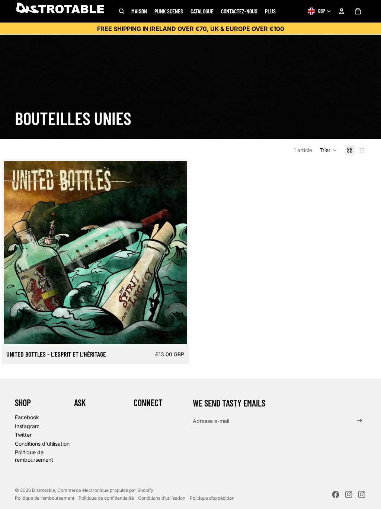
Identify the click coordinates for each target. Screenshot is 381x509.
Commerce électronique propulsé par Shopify (105, 490)
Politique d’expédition (212, 498)
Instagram (27, 426)
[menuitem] (270, 11)
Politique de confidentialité (106, 498)
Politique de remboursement (44, 498)
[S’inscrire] (359, 420)
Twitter (23, 434)
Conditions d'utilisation (42, 443)
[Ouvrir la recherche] (121, 11)
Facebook (27, 417)
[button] (328, 150)
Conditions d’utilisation (161, 498)
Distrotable (43, 490)
